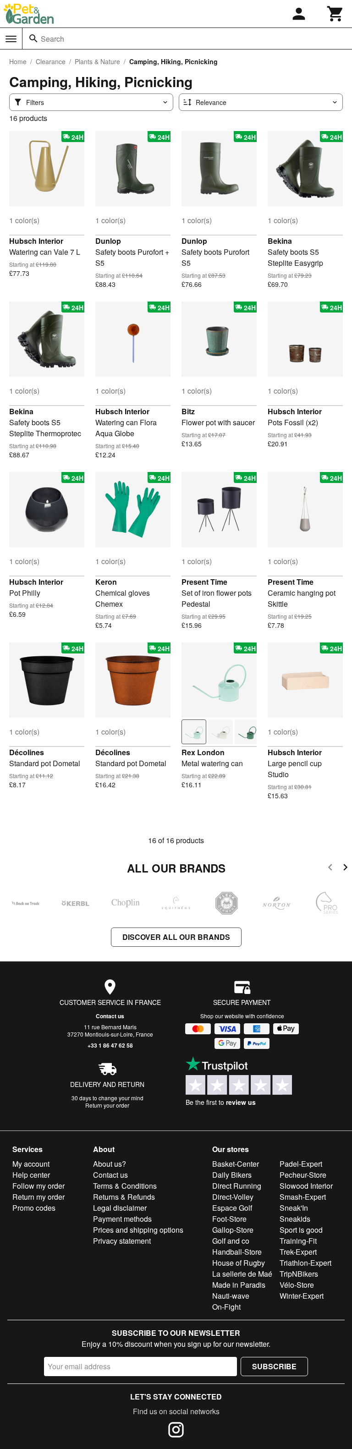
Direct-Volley (232, 1196)
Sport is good (301, 1229)
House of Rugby (238, 1262)
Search (52, 38)
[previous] (330, 869)
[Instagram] (176, 1431)
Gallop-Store (232, 1229)
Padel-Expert (301, 1163)
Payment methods (122, 1218)
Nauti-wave (230, 1295)
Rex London (203, 752)
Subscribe (274, 1366)
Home (18, 61)
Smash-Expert (303, 1196)
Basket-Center (235, 1163)
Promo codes (33, 1207)
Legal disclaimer (120, 1207)
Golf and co (230, 1240)
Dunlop (108, 241)
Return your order (107, 1105)
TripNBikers (299, 1273)
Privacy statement (122, 1240)
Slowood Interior (306, 1185)
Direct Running (236, 1185)
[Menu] (11, 39)
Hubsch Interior (36, 241)
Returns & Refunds (124, 1196)
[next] (345, 869)
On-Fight (226, 1306)
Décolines (26, 752)
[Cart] (335, 14)
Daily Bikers (232, 1174)
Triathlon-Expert (305, 1262)
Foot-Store (229, 1218)
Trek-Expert (298, 1251)
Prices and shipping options (138, 1229)
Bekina (280, 241)
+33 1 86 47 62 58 (110, 1045)
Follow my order (38, 1185)
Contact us (110, 1016)
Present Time (204, 581)
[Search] (33, 38)
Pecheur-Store (303, 1174)
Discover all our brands (176, 937)
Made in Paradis (238, 1284)
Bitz (188, 411)
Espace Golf (232, 1207)
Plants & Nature (97, 61)
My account (31, 1163)
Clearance (51, 61)
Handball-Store (237, 1251)
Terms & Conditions (125, 1185)
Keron (106, 581)
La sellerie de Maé (242, 1273)
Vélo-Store (297, 1284)
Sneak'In (294, 1207)
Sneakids (295, 1218)
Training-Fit (298, 1240)
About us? (109, 1163)
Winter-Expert (302, 1295)
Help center (31, 1174)
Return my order (38, 1196)
